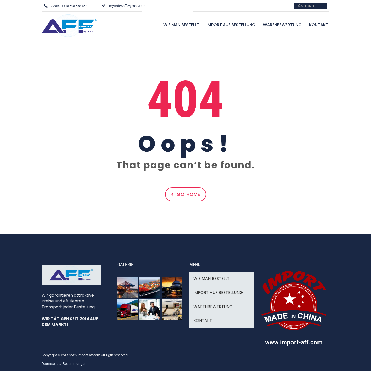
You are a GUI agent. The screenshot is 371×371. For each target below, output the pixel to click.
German (306, 5)
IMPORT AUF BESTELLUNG (231, 25)
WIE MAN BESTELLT (181, 25)
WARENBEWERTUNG (282, 25)
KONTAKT (318, 25)
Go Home (188, 194)
